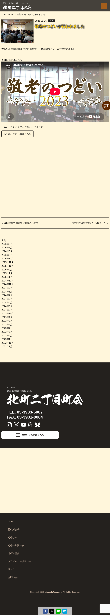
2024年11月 (7, 284)
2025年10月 (7, 266)
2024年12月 (7, 280)
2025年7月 (6, 273)
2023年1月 (6, 339)
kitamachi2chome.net (53, 592)
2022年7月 (6, 346)
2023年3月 (6, 332)
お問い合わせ (15, 577)
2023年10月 (7, 313)
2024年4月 (6, 302)
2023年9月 (6, 317)
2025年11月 (7, 262)
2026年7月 (6, 247)
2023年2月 (6, 335)
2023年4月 (6, 328)
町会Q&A (12, 537)
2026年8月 (6, 244)
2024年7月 (6, 295)
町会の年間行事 (16, 545)
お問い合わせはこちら (33, 435)
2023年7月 (6, 321)
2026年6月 (6, 251)
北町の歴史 (13, 553)
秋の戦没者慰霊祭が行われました (89, 223)
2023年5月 (6, 324)
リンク (11, 569)
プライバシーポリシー (19, 561)
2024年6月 (6, 299)
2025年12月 (7, 258)
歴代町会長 (13, 529)
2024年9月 (6, 288)
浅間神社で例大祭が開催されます (21, 223)
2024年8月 (6, 291)
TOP (10, 521)
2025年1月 (6, 277)
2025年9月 (6, 269)
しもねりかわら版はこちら (17, 134)
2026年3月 (6, 255)
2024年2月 (6, 310)
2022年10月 (7, 343)
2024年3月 (6, 306)
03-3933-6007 (30, 412)
